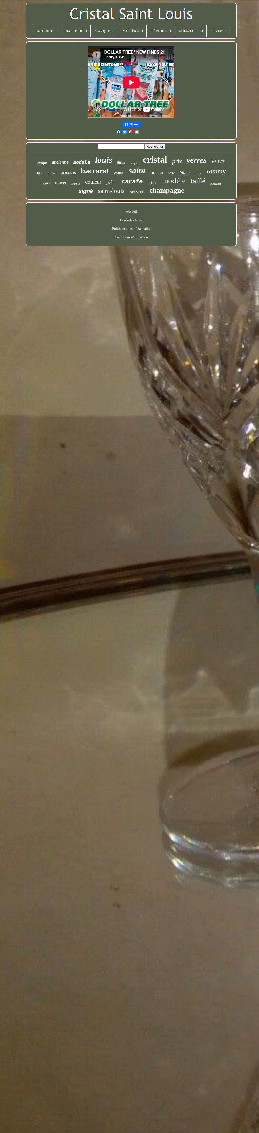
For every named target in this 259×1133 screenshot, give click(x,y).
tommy (216, 171)
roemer (60, 183)
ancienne (60, 162)
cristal (155, 160)
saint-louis (111, 190)
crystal (46, 183)
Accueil (131, 211)
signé (86, 191)
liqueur (156, 172)
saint (137, 170)
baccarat (95, 171)
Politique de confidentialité (131, 228)
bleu (40, 173)
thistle (152, 183)
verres (196, 160)
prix (177, 161)
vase (171, 173)
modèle (174, 180)
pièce (111, 182)
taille (198, 173)
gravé (52, 173)
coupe (119, 173)
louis (103, 160)
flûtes (121, 162)
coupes (134, 163)
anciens (68, 172)
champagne (166, 190)
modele (81, 162)
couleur (93, 182)
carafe (132, 181)
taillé (198, 181)
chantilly (75, 183)
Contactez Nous (131, 220)
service (137, 191)
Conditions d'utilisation (131, 237)
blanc (185, 172)
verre (218, 161)
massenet (215, 183)
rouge (42, 162)
